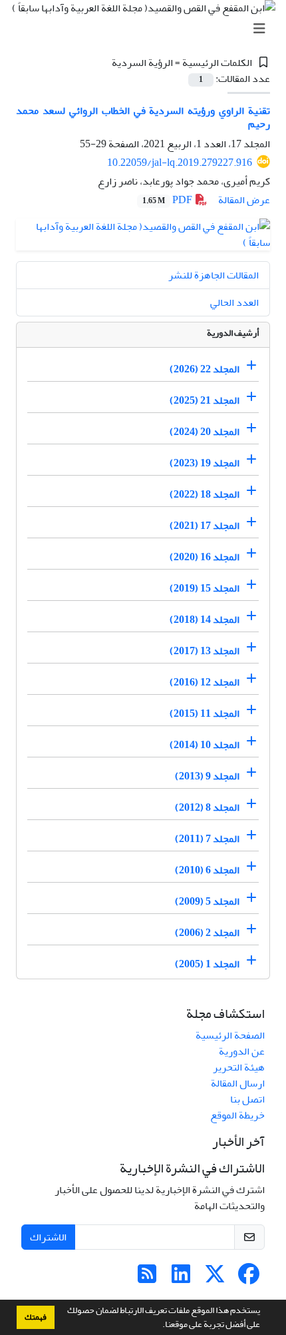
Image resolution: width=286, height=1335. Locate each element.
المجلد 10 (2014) (204, 745)
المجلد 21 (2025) (204, 400)
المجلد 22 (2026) (204, 369)
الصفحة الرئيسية (230, 1035)
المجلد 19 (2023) (204, 463)
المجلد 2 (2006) (207, 933)
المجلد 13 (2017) (204, 651)
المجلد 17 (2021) (204, 526)
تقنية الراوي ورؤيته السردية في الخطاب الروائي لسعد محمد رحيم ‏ (143, 117)
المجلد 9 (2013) (207, 776)
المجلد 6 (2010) (207, 870)
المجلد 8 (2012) (207, 807)
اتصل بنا (247, 1099)
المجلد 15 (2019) (204, 588)
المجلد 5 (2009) (207, 901)
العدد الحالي (234, 302)
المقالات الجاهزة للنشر (213, 275)
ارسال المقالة (238, 1083)
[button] (159, 1326)
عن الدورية (242, 1051)
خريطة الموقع (237, 1115)
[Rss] (147, 1278)
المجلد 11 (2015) (204, 713)
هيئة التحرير (239, 1067)
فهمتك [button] (36, 1317)
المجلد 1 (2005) (207, 964)
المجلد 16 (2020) (204, 557)
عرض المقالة (244, 200)
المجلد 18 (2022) (204, 494)
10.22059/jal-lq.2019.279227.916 (179, 163)
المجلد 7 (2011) (207, 839)
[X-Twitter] (215, 1278)
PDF (168, 200)
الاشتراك (48, 1237)
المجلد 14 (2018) (204, 620)
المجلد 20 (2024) (204, 432)
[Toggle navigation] (147, 29)
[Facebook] (249, 1278)
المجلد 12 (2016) (204, 682)
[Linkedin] (181, 1278)
